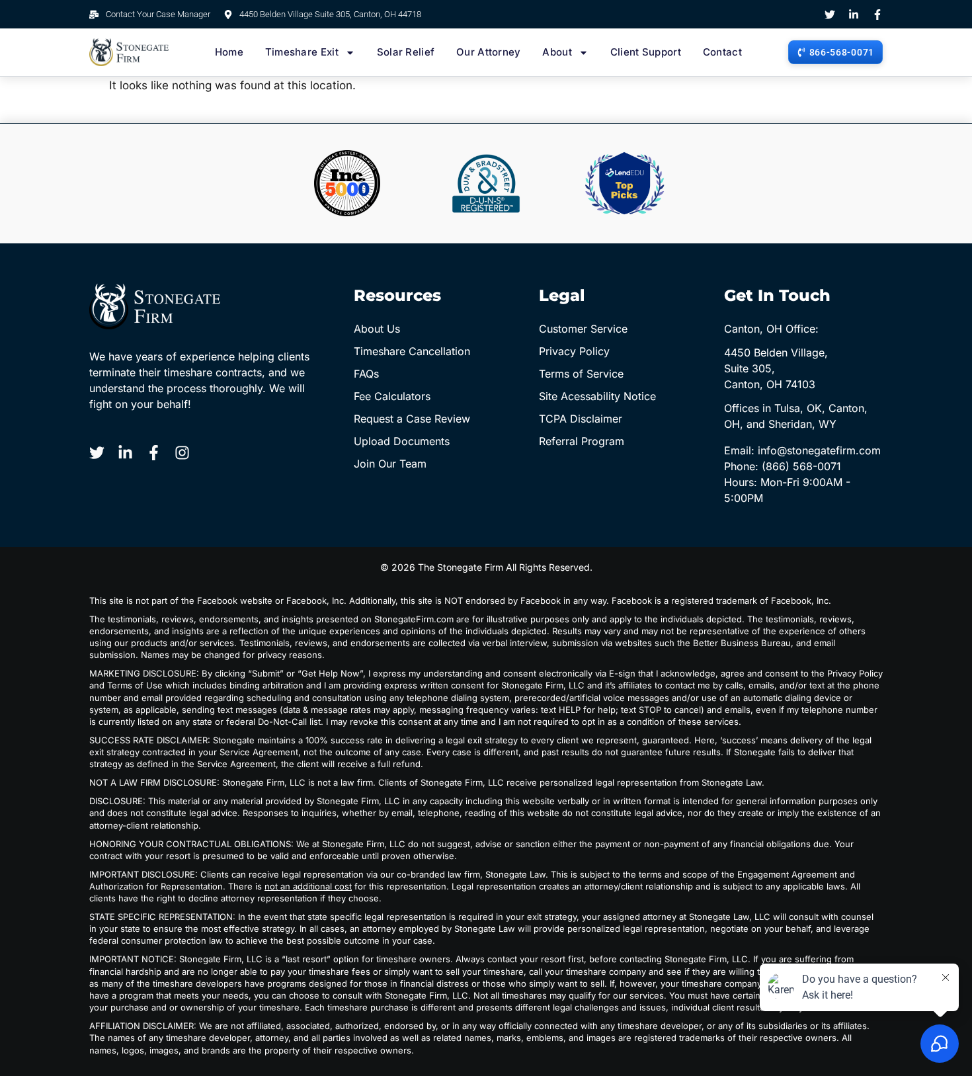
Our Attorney (488, 52)
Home (229, 52)
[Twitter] (830, 14)
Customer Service (583, 328)
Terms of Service (581, 373)
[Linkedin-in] (853, 14)
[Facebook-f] (877, 14)
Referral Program (581, 441)
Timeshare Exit (302, 52)
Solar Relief (406, 52)
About (557, 52)
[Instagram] (182, 452)
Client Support (645, 52)
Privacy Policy (574, 351)
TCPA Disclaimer (580, 418)
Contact (722, 52)
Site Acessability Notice (597, 396)
